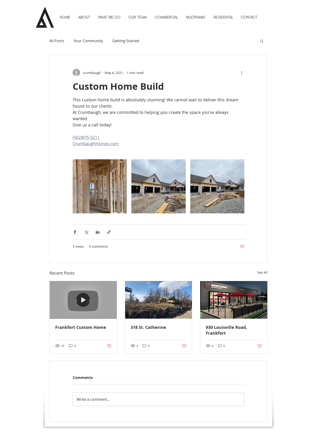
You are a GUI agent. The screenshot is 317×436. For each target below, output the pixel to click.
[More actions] (241, 72)
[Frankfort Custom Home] (83, 300)
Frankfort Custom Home (80, 327)
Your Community (88, 40)
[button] (196, 17)
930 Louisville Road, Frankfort (226, 330)
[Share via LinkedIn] (97, 232)
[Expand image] (100, 186)
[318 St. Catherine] (158, 300)
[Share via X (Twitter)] (86, 232)
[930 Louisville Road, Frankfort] (233, 300)
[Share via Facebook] (75, 232)
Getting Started (125, 40)
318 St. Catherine (148, 327)
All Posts (56, 40)
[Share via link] (109, 232)
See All (262, 272)
